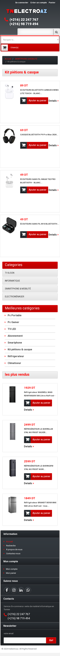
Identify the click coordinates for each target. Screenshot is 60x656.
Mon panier (11, 573)
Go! (51, 640)
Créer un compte (38, 2)
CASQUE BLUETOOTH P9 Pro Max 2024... (39, 134)
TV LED (12, 329)
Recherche (11, 545)
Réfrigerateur (16, 356)
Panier (52, 2)
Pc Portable (15, 315)
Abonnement (15, 335)
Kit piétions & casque (20, 349)
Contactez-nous (13, 553)
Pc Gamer (13, 322)
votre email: (9, 633)
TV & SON (9, 273)
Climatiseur (14, 363)
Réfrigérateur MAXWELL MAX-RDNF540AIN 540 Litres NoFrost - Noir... (39, 395)
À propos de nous (14, 549)
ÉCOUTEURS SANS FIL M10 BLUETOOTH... (39, 224)
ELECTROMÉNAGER (14, 296)
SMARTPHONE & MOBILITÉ (26, 59)
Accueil (8, 59)
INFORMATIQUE (12, 281)
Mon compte (11, 569)
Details (53, 100)
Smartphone (15, 342)
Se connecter (21, 2)
